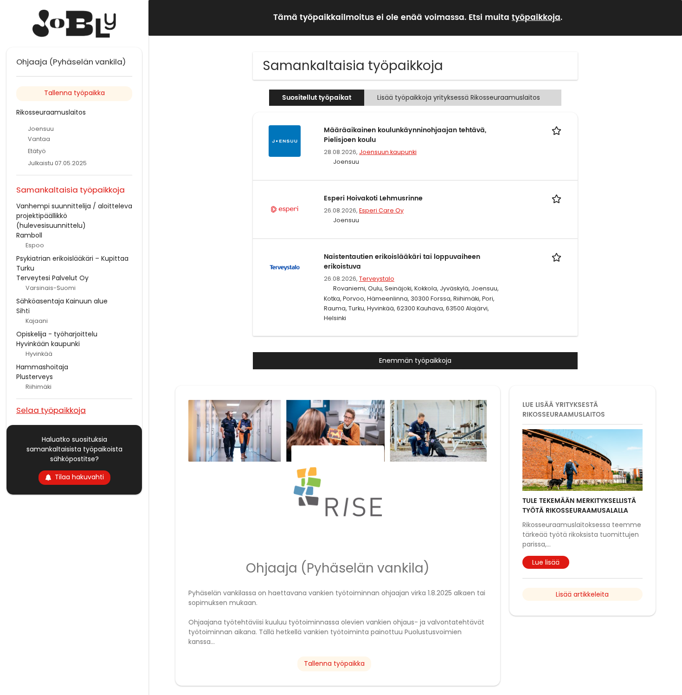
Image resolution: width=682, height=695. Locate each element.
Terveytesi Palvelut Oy (52, 278)
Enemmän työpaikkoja (415, 360)
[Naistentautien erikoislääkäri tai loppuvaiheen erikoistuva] (284, 267)
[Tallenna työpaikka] (558, 130)
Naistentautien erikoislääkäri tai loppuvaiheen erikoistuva (402, 261)
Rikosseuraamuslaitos (51, 112)
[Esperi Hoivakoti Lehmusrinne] (284, 208)
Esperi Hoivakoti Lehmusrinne (373, 198)
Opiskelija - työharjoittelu (56, 334)
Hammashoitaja (42, 367)
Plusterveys (34, 376)
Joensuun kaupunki (388, 152)
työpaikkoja (536, 17)
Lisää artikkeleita (582, 594)
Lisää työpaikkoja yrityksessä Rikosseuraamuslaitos (458, 97)
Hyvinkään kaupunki (48, 343)
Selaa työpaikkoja (51, 410)
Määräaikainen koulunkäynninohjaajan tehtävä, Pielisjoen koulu (405, 135)
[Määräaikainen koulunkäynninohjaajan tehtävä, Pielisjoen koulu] (284, 140)
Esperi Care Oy (381, 210)
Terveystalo (376, 279)
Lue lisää (546, 562)
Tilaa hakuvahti (79, 477)
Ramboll (29, 235)
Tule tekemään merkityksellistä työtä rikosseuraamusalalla (579, 506)
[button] (667, 17)
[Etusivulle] (74, 24)
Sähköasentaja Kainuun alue (62, 301)
